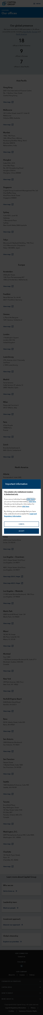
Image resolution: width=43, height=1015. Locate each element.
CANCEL (21, 524)
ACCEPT (21, 531)
